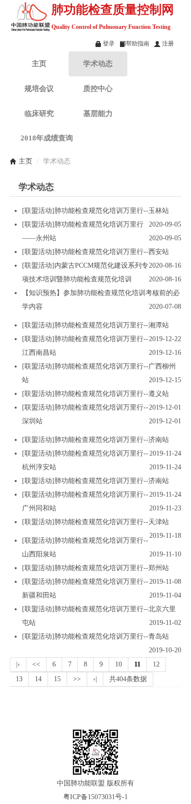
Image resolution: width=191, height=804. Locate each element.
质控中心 (98, 88)
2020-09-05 (165, 224)
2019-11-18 (165, 535)
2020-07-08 (165, 306)
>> (77, 679)
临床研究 (39, 113)
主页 (39, 63)
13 (19, 679)
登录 (108, 43)
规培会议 (39, 88)
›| (95, 679)
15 (57, 679)
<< (36, 664)
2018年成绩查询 (47, 138)
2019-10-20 (165, 650)
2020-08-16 (165, 265)
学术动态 (98, 63)
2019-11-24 (165, 453)
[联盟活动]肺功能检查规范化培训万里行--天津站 (95, 522)
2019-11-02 (165, 622)
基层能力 (98, 113)
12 (156, 664)
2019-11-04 (165, 595)
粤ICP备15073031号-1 (95, 797)
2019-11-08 (165, 581)
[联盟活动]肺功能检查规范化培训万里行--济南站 (95, 439)
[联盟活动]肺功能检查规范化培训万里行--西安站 (95, 251)
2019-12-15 (165, 380)
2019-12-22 (165, 339)
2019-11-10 (165, 554)
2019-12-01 (165, 407)
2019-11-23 (165, 508)
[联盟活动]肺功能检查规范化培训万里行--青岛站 (95, 636)
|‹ (18, 664)
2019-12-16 (165, 352)
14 (38, 679)
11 (137, 664)
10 (118, 664)
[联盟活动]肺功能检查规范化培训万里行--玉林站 (95, 210)
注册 (167, 43)
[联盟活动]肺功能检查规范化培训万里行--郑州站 (95, 568)
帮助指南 (137, 43)
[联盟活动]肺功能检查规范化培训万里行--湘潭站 (95, 325)
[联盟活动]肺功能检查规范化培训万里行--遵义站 (95, 393)
